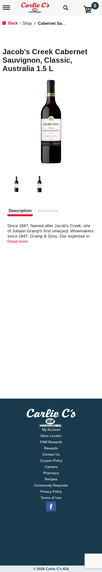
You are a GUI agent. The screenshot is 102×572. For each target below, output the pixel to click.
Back (12, 23)
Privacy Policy (51, 491)
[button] (16, 184)
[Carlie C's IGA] (36, 6)
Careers (51, 467)
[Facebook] (51, 506)
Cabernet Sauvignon (58, 23)
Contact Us (51, 454)
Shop (27, 23)
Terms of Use (51, 498)
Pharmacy (51, 473)
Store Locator (51, 436)
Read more (17, 241)
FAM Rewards (51, 442)
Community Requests (51, 485)
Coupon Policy (51, 461)
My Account (51, 430)
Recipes (51, 479)
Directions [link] (48, 210)
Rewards (51, 448)
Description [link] (20, 210)
